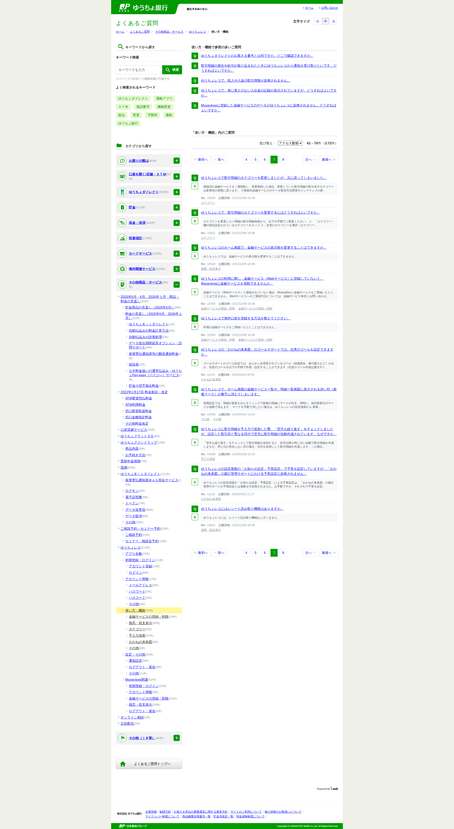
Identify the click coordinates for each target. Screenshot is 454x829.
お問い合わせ (329, 7)
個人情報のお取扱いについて (283, 811)
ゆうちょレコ (197, 31)
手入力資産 (208, 459)
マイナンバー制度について (162, 816)
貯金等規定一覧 (223, 816)
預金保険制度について (250, 816)
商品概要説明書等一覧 (196, 816)
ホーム (309, 7)
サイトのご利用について (246, 811)
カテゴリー (208, 202)
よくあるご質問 (140, 31)
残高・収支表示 (211, 268)
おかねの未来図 (211, 379)
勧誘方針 (165, 811)
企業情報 (151, 811)
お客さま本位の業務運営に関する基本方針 (201, 811)
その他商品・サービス (169, 31)
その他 (205, 419)
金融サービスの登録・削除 (218, 308)
